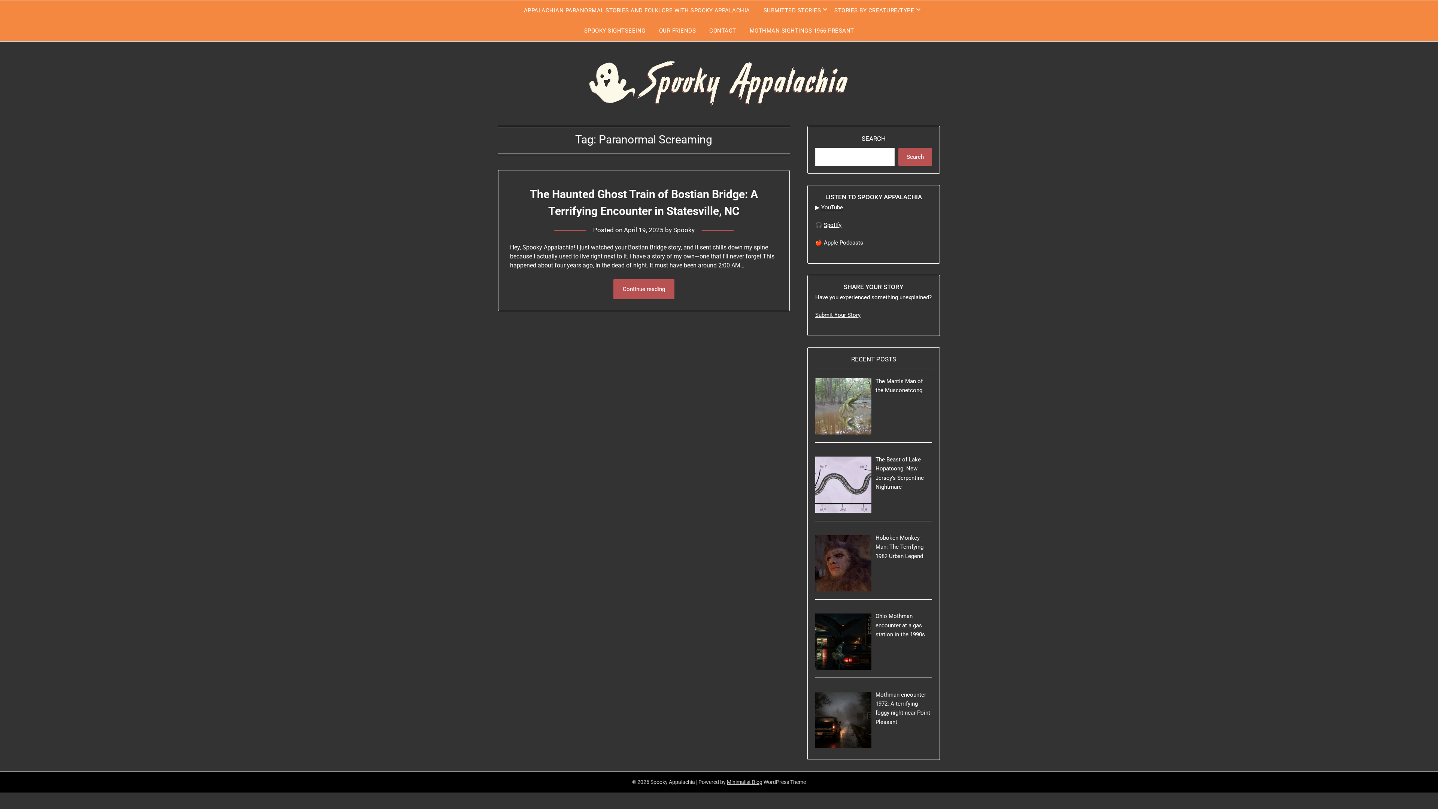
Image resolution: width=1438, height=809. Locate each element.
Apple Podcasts (843, 242)
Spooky (684, 230)
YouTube (832, 207)
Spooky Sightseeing (615, 30)
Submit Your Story (838, 315)
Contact (722, 30)
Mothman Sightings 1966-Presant (802, 30)
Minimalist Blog (744, 782)
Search (874, 138)
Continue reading (644, 289)
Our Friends (677, 30)
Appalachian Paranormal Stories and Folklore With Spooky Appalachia (637, 10)
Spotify (832, 225)
